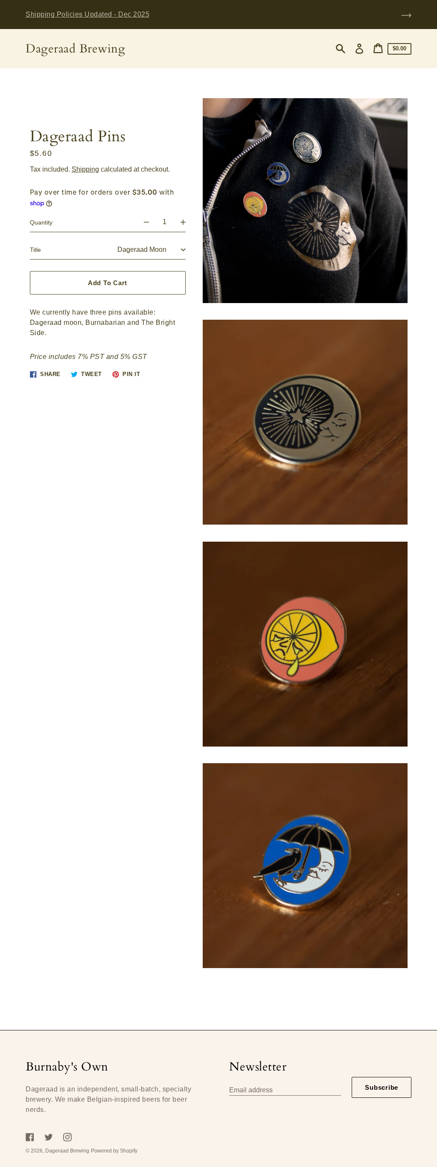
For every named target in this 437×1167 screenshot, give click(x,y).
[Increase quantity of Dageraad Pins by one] (183, 222)
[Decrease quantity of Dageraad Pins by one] (146, 222)
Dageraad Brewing (75, 48)
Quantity (41, 222)
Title (35, 249)
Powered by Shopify (114, 1151)
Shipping (85, 169)
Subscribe (381, 1087)
